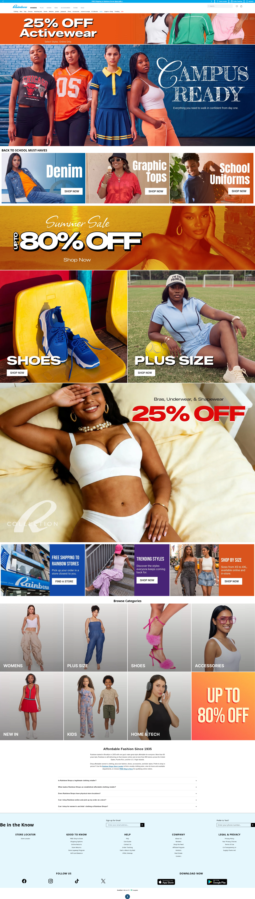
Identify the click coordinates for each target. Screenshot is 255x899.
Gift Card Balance (76, 853)
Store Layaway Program (76, 850)
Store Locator (25, 838)
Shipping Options (76, 841)
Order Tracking (127, 847)
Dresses (30, 11)
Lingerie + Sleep (108, 11)
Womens (33, 8)
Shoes (49, 8)
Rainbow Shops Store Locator (112, 766)
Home (75, 8)
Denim (45, 11)
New (21, 11)
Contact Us (127, 844)
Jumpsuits (63, 11)
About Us (178, 838)
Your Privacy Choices (229, 841)
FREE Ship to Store (126, 769)
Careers (178, 856)
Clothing (16, 11)
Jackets (57, 11)
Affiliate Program (178, 847)
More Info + (121, 1)
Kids (56, 8)
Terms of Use (229, 844)
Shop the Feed (178, 844)
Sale (82, 8)
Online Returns (76, 844)
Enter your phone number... (229, 825)
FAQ (127, 838)
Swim (101, 11)
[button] (231, 6)
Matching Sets (38, 11)
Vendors (178, 850)
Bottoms (51, 11)
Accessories (65, 8)
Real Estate (178, 853)
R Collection (94, 11)
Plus (42, 8)
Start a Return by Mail (127, 850)
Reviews (178, 841)
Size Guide (127, 841)
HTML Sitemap (127, 853)
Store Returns (76, 847)
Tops (25, 11)
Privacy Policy (229, 838)
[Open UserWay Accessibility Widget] (127, 896)
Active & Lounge (85, 11)
